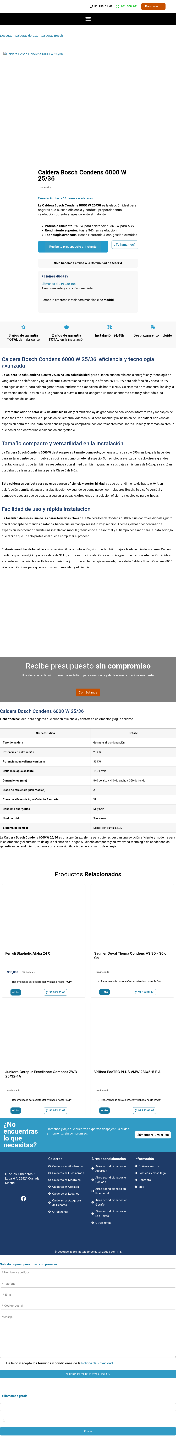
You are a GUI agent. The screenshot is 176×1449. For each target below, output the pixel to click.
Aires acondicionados (108, 1159)
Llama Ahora (89, 1439)
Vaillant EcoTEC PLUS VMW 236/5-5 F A (127, 1072)
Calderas (55, 1159)
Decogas (6, 35)
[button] (88, 19)
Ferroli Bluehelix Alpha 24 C (28, 953)
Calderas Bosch (52, 35)
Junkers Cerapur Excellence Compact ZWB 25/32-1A (41, 1074)
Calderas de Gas (26, 35)
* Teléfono (8, 1399)
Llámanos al (58, 284)
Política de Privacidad (97, 1363)
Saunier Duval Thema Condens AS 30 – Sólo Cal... (130, 955)
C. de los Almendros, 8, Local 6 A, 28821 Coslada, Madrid (22, 1178)
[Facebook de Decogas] (23, 1198)
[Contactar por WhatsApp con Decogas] (167, 1446)
